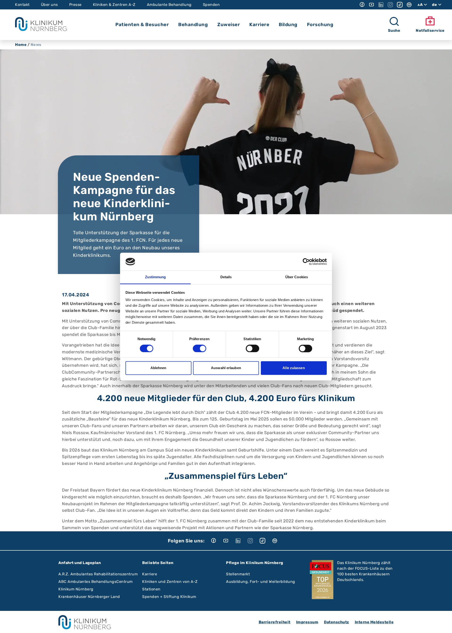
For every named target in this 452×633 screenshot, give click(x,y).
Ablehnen (158, 368)
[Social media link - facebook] (362, 5)
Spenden (211, 4)
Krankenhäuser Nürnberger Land (89, 596)
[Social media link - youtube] (371, 5)
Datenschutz (336, 622)
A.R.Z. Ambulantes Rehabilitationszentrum (98, 574)
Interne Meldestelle (374, 622)
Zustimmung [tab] (155, 277)
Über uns (49, 4)
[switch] (199, 348)
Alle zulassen (293, 368)
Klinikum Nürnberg (75, 589)
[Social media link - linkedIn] (381, 5)
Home (21, 44)
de (434, 4)
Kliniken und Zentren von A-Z (170, 581)
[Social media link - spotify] (409, 5)
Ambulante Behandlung (169, 4)
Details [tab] (226, 277)
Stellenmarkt (238, 574)
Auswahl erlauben (226, 368)
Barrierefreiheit (275, 622)
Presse (75, 4)
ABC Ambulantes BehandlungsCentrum (95, 581)
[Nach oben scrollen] (444, 625)
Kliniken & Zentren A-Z (114, 4)
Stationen (151, 589)
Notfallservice (430, 30)
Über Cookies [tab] (296, 277)
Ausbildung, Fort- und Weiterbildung (260, 581)
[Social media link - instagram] (390, 5)
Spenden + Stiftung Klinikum (169, 596)
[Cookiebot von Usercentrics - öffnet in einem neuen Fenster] (306, 261)
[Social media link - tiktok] (400, 5)
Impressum (307, 622)
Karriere (149, 574)
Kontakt (22, 4)
